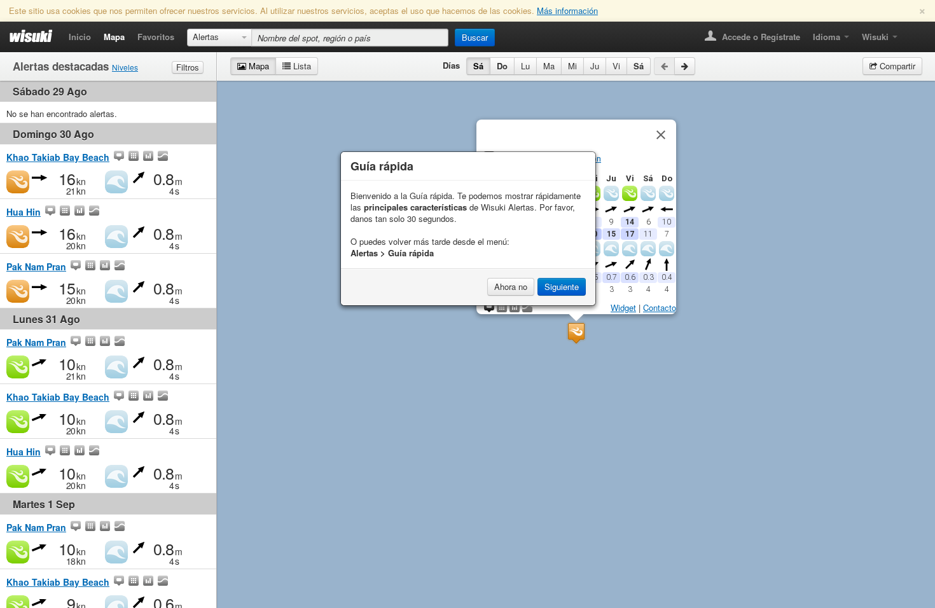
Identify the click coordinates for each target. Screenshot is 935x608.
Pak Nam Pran (36, 266)
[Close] (661, 135)
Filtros (187, 67)
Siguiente (561, 286)
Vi (616, 66)
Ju (594, 66)
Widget (623, 307)
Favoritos (155, 37)
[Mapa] (119, 157)
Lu (525, 66)
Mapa (114, 37)
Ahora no (510, 286)
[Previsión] (133, 157)
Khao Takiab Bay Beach (57, 157)
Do (502, 66)
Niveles (125, 67)
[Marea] (163, 157)
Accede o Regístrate (759, 37)
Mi (572, 66)
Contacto (659, 307)
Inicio (80, 37)
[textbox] (349, 37)
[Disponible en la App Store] (913, 33)
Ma (549, 66)
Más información (567, 10)
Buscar (475, 37)
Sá (478, 66)
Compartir (896, 66)
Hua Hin (23, 211)
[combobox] (219, 37)
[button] (576, 333)
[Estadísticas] (148, 157)
